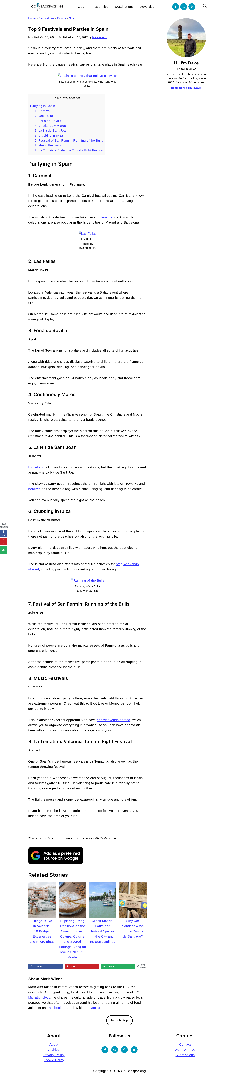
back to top (119, 1020)
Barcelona (36, 467)
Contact (185, 1044)
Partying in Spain (42, 106)
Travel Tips (100, 6)
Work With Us (185, 1049)
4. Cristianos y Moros (50, 125)
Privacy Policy (54, 1055)
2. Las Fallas (44, 115)
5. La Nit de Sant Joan (51, 130)
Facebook (54, 1008)
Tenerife (106, 217)
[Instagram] (183, 6)
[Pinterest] (191, 6)
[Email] (134, 1049)
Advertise (147, 6)
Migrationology (39, 997)
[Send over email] (3, 550)
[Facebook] (175, 6)
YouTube (97, 1008)
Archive (54, 1049)
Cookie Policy (54, 1060)
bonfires (34, 489)
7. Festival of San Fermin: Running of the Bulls (69, 140)
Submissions (185, 1055)
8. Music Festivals (48, 145)
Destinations (124, 6)
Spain (72, 18)
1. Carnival (43, 111)
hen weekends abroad (113, 720)
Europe (61, 18)
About (81, 6)
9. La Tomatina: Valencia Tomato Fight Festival (69, 150)
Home (32, 18)
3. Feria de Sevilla (48, 120)
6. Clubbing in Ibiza (49, 135)
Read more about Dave (186, 87)
